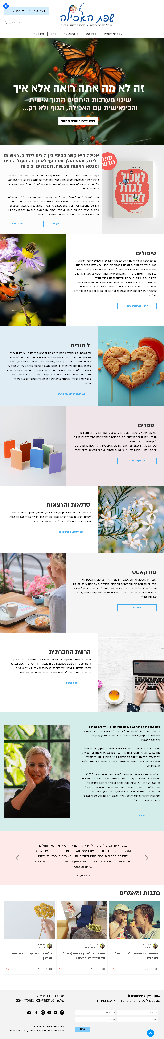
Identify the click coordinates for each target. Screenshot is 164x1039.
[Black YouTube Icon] (49, 1012)
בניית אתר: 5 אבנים (14, 1030)
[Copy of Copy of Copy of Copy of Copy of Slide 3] (86, 876)
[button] (26, 11)
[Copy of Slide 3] (74, 876)
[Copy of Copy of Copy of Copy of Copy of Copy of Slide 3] (89, 876)
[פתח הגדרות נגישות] (6, 6)
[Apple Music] (62, 1012)
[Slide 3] (71, 876)
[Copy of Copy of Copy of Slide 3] (80, 876)
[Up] (150, 1033)
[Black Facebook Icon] (36, 1012)
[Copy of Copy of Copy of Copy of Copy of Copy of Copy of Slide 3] (92, 876)
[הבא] (146, 858)
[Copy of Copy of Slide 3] (77, 876)
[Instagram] (43, 1012)
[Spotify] (55, 1012)
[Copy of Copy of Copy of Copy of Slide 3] (83, 876)
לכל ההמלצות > (80, 870)
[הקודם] (17, 858)
